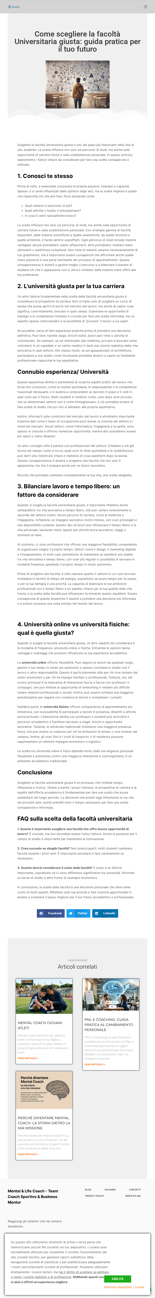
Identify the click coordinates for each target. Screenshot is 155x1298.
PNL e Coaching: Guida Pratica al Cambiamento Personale (108, 1025)
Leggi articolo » (28, 1058)
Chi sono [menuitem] (110, 1189)
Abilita (118, 1278)
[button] (51, 913)
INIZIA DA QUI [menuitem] (133, 1195)
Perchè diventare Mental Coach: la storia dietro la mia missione (44, 1123)
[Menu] (145, 6)
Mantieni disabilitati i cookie (124, 1287)
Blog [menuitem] (88, 1189)
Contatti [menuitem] (135, 1189)
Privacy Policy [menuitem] (94, 1195)
